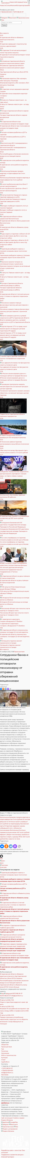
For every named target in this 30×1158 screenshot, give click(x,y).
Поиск (4, 25)
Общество (4, 1044)
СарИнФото (5, 1062)
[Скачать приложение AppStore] (6, 15)
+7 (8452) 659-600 (6, 12)
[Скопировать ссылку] (10, 689)
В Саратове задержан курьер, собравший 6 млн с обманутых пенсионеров (12, 828)
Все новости (4, 33)
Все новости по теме (13, 839)
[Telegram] (4, 18)
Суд (2, 1049)
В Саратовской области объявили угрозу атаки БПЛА (13, 985)
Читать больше (14, 987)
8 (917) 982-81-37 (17, 993)
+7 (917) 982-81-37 (18, 12)
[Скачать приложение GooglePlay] (19, 15)
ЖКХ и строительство (8, 1055)
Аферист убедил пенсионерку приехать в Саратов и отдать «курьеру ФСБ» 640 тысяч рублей (15, 837)
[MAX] (8, 689)
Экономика (5, 1053)
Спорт (3, 1060)
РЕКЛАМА (4, 1075)
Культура (4, 1057)
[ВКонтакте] (1, 689)
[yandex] (9, 1129)
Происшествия (19, 651)
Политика (4, 1051)
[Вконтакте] (12, 18)
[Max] (2, 20)
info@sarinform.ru (17, 996)
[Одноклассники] (23, 18)
